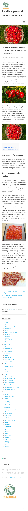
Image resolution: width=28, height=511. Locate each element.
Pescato (7, 336)
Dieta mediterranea (10, 378)
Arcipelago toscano (10, 420)
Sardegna (7, 439)
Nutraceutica (8, 413)
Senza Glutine (9, 340)
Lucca (6, 433)
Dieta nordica (9, 380)
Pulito (7, 368)
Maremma (8, 435)
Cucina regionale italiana (12, 387)
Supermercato (9, 370)
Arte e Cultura (8, 351)
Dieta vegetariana (10, 382)
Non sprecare (9, 366)
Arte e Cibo (7, 344)
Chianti (7, 428)
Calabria (7, 424)
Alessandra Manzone (18, 56)
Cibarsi (6, 363)
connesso (11, 309)
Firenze (7, 430)
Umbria (7, 443)
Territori (6, 418)
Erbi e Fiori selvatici (10, 57)
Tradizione (8, 59)
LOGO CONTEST (9, 396)
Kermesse (8, 357)
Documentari (8, 348)
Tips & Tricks (8, 415)
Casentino (8, 426)
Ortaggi (7, 330)
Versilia (7, 446)
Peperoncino (8, 334)
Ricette (18, 57)
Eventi (7, 394)
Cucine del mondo (10, 389)
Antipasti (7, 401)
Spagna (7, 441)
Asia (6, 422)
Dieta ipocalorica (9, 376)
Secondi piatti (9, 405)
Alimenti (6, 322)
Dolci (3, 57)
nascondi (12, 145)
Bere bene (7, 353)
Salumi (7, 338)
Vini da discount (9, 359)
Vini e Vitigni (8, 361)
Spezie (7, 341)
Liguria (7, 431)
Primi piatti (8, 403)
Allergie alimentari (10, 410)
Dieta (5, 374)
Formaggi (8, 328)
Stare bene (7, 407)
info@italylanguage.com (15, 477)
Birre (6, 355)
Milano (7, 437)
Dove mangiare (8, 385)
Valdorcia (7, 445)
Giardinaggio (8, 411)
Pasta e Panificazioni (11, 332)
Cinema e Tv (8, 346)
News (5, 391)
